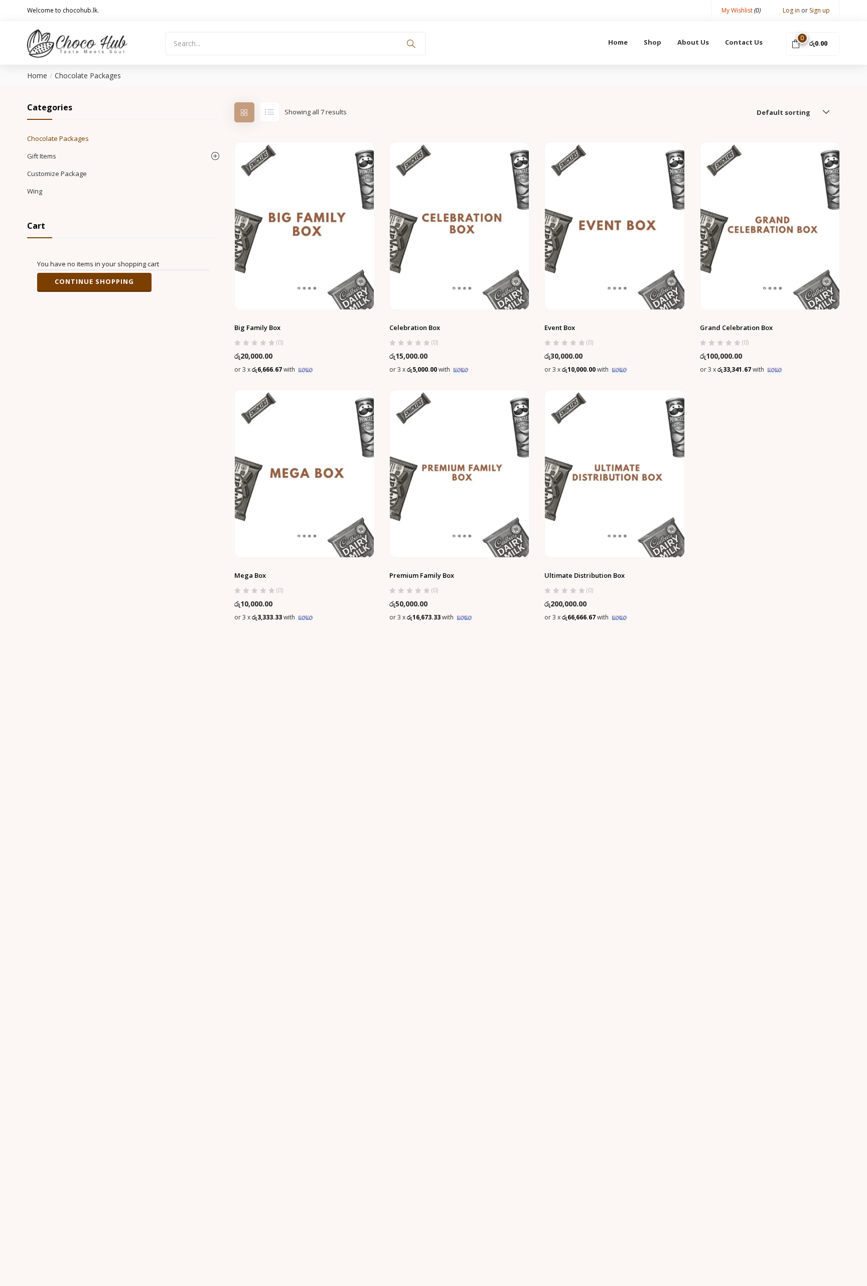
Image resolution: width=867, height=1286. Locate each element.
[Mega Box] (304, 472)
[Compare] (324, 285)
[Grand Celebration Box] (769, 225)
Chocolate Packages (58, 138)
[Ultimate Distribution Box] (614, 472)
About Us (693, 42)
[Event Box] (614, 225)
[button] (813, 43)
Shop (652, 42)
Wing (34, 191)
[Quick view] (304, 285)
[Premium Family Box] (459, 472)
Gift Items (41, 155)
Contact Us (744, 42)
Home (618, 42)
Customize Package (57, 173)
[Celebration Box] (459, 225)
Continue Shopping (94, 281)
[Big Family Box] (304, 225)
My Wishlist (741, 10)
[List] (269, 112)
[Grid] (244, 112)
